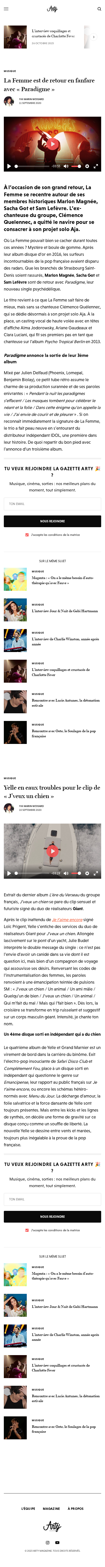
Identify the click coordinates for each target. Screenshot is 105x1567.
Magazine (51, 1509)
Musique (10, 71)
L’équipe (28, 1509)
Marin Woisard (34, 99)
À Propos (76, 1509)
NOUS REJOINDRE (52, 521)
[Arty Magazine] (52, 9)
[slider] (32, 166)
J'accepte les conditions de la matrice (55, 534)
